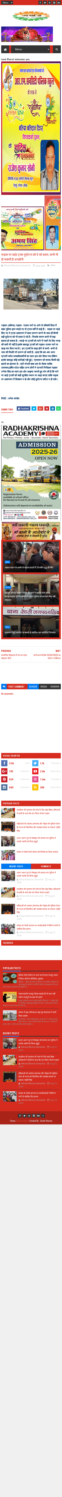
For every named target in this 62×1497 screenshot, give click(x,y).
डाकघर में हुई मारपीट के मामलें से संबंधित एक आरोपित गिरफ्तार (30, 632)
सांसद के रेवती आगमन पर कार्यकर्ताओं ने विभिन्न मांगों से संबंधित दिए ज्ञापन (38, 927)
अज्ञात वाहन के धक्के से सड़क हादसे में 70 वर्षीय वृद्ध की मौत (29, 567)
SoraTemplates (22, 1120)
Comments (46, 866)
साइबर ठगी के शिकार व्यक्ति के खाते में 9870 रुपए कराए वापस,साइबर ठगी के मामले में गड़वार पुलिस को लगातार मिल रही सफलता (30, 596)
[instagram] (54, 2)
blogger (33, 686)
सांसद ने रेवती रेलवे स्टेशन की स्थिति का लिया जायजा (37, 851)
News (8, 587)
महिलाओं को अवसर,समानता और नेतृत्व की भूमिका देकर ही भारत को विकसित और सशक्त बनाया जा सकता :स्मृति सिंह (38, 827)
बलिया (53, 265)
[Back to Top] (43, 1116)
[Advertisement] (31, 671)
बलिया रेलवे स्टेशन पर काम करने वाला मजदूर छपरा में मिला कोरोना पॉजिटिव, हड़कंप (38, 976)
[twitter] (45, 2)
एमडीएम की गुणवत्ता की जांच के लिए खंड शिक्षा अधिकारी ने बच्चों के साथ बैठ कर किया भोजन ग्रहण (38, 811)
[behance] (59, 2)
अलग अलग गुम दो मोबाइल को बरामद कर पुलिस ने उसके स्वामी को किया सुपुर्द (36, 839)
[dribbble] (49, 2)
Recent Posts (16, 866)
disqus (43, 686)
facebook (54, 686)
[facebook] (40, 2)
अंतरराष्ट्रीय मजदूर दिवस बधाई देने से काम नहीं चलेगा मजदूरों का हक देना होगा (36, 995)
